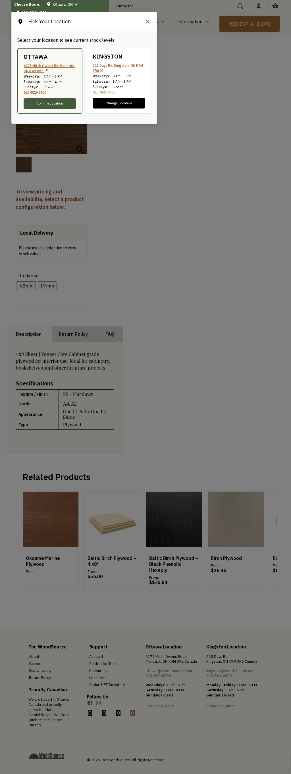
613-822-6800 (35, 92)
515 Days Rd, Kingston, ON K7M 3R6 (118, 68)
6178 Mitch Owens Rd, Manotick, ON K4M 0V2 (49, 68)
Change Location (119, 103)
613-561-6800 (104, 92)
